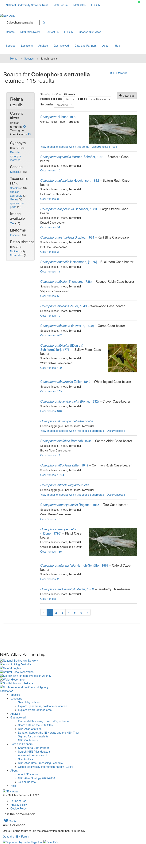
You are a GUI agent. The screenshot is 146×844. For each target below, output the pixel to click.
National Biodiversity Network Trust (27, 5)
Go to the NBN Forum (16, 836)
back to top (6, 691)
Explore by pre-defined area (35, 710)
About (105, 45)
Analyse (43, 45)
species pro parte (17, 205)
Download (128, 95)
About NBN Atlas (28, 774)
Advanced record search (33, 755)
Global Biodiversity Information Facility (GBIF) (45, 767)
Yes (12, 223)
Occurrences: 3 (49, 252)
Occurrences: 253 (51, 391)
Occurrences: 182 (51, 368)
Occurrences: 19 (50, 455)
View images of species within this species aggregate (72, 431)
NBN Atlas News (30, 32)
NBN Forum (60, 5)
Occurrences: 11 (50, 271)
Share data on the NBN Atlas (35, 725)
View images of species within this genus (64, 146)
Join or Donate (27, 782)
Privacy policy (18, 804)
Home (13, 58)
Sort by (82, 98)
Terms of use (18, 801)
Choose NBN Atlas (90, 32)
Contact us (52, 32)
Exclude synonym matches (15, 156)
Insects (14, 235)
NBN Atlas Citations (29, 729)
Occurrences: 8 (116, 431)
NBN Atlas (79, 5)
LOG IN (95, 5)
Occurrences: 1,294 (52, 475)
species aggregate (16, 193)
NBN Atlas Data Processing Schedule (40, 763)
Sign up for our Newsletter (33, 736)
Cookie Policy (18, 808)
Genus (14, 199)
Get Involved (61, 45)
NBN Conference (28, 740)
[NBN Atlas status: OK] (139, 2)
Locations (27, 45)
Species (10, 45)
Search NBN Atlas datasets (34, 751)
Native (14, 251)
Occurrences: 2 (49, 579)
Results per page (51, 98)
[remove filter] (24, 126)
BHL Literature (119, 73)
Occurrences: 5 (49, 296)
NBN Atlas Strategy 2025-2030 (36, 778)
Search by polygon (29, 702)
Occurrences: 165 (51, 551)
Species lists (25, 759)
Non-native (17, 255)
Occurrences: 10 (50, 170)
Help (118, 45)
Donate (10, 32)
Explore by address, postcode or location (42, 706)
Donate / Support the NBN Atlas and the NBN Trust (48, 732)
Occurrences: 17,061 (104, 146)
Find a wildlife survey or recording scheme (43, 721)
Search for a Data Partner (33, 748)
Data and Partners (86, 45)
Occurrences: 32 (50, 227)
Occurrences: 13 (50, 519)
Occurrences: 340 (51, 411)
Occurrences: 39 (50, 199)
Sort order (46, 104)
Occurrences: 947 (51, 335)
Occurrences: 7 (49, 599)
